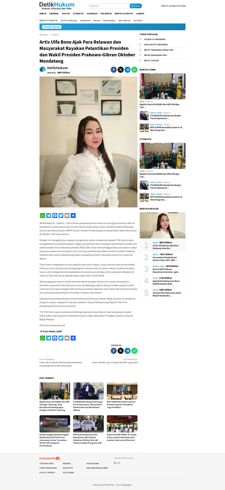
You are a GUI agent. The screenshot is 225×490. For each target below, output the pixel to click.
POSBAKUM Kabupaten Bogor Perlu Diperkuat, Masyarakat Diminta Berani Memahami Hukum (88, 405)
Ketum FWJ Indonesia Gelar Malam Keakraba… (167, 294)
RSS (118, 463)
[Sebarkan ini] (114, 70)
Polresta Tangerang (154, 39)
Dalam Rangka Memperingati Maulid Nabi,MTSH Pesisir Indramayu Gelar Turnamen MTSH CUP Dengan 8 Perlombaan (54, 440)
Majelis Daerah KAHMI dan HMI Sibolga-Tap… (160, 105)
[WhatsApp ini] (134, 70)
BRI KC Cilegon (151, 60)
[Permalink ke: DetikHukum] (42, 69)
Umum (142, 102)
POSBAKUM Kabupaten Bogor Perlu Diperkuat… (165, 117)
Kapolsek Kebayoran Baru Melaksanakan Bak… (166, 282)
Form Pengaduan (48, 468)
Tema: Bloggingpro (124, 485)
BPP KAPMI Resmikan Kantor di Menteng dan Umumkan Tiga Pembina (121, 404)
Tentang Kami (46, 463)
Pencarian (135, 5)
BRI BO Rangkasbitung (155, 55)
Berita (153, 113)
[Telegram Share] (127, 70)
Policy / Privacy (47, 472)
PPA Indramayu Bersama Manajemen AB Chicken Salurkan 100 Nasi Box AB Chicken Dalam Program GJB (87, 438)
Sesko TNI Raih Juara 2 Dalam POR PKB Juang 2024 (114, 361)
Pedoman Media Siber (97, 468)
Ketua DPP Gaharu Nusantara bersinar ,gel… (166, 270)
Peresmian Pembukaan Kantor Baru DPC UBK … (165, 259)
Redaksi (67, 463)
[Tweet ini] (121, 70)
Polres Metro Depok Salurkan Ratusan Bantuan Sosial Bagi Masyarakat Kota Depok (60, 362)
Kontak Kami (92, 463)
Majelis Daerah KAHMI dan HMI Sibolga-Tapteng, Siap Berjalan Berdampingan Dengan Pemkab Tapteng (54, 405)
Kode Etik (68, 468)
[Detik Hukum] (56, 5)
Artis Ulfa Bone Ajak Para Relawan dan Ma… (166, 247)
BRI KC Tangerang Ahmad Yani (158, 50)
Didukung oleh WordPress (103, 485)
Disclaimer (68, 472)
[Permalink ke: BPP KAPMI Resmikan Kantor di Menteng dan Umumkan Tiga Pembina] (122, 391)
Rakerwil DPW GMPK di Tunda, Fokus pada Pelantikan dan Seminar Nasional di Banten (122, 437)
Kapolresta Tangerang (156, 44)
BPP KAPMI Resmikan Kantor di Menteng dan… (166, 129)
